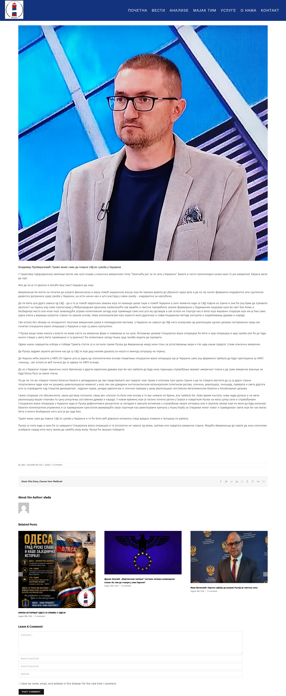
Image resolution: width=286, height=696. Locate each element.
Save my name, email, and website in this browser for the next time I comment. (68, 683)
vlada (23, 465)
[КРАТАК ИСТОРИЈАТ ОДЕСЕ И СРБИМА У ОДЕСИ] (56, 569)
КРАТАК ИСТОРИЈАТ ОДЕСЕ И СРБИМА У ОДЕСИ (42, 612)
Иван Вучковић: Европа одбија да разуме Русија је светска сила (224, 587)
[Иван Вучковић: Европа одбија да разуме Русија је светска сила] (229, 557)
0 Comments (57, 465)
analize (47, 465)
